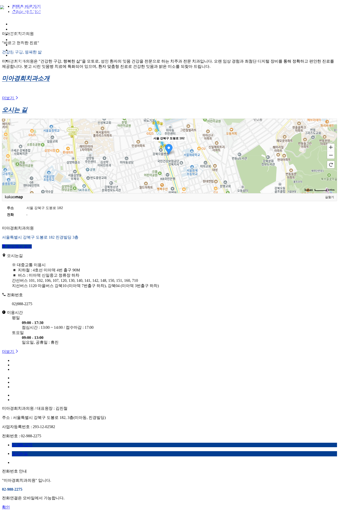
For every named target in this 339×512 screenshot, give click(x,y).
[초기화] (331, 164)
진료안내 (18, 39)
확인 (6, 507)
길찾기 (329, 197)
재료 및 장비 (21, 50)
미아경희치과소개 (26, 29)
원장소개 (18, 34)
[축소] (331, 155)
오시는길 (18, 55)
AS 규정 (17, 60)
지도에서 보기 (19, 246)
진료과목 (18, 45)
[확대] (331, 147)
